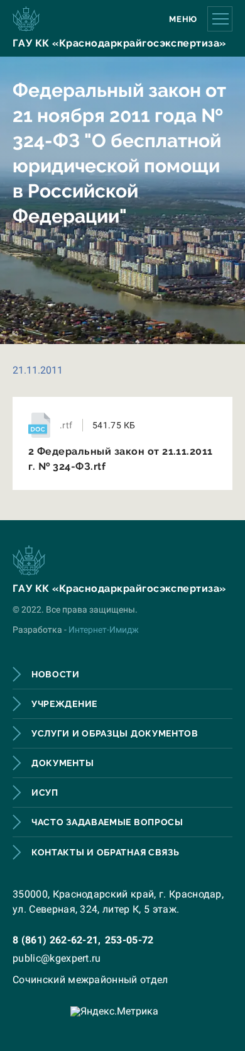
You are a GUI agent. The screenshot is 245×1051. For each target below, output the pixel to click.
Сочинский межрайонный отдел (90, 980)
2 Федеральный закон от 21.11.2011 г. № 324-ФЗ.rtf (120, 458)
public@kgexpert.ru (57, 958)
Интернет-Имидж (103, 630)
